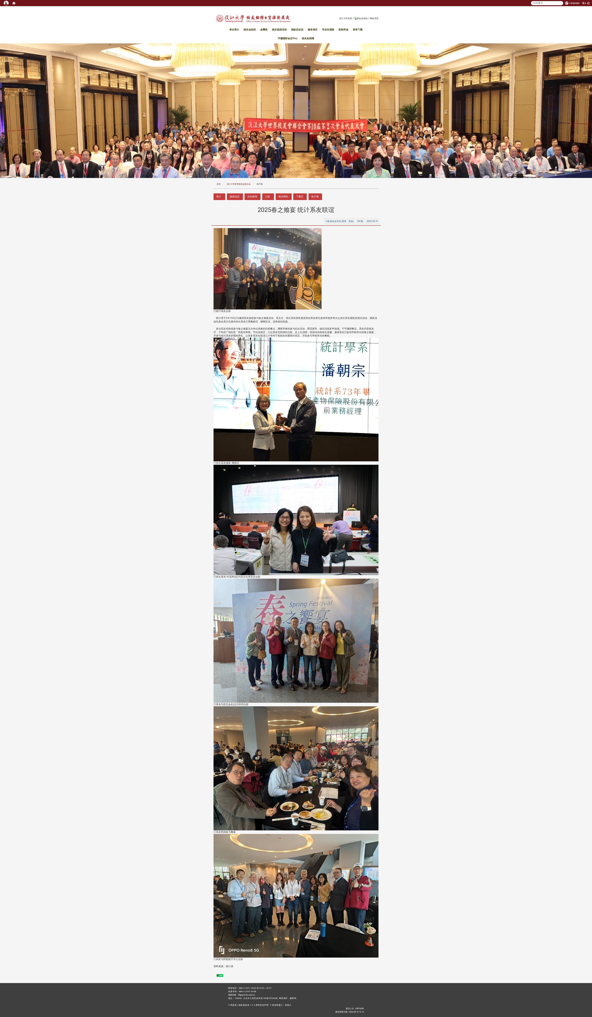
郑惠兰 (288, 1005)
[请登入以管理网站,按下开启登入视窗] (6, 3)
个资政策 (232, 1005)
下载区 (299, 196)
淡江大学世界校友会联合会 (239, 184)
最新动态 (235, 196)
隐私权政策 (244, 1005)
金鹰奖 (264, 29)
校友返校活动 (279, 29)
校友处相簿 (308, 38)
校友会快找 (362, 18)
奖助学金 (343, 29)
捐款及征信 (297, 29)
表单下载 (358, 29)
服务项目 (313, 29)
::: (337, 18)
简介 (218, 196)
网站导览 (374, 18)
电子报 (315, 196)
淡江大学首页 (345, 18)
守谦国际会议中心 (288, 38)
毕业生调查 (328, 29)
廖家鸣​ (293, 998)
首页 (219, 184)
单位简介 (234, 29)
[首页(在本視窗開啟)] (14, 3)
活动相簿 (252, 196)
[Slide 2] (294, 170)
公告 (267, 196)
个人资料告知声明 (260, 1005)
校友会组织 (250, 29)
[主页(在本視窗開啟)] (253, 19)
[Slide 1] (291, 170)
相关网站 (283, 196)
